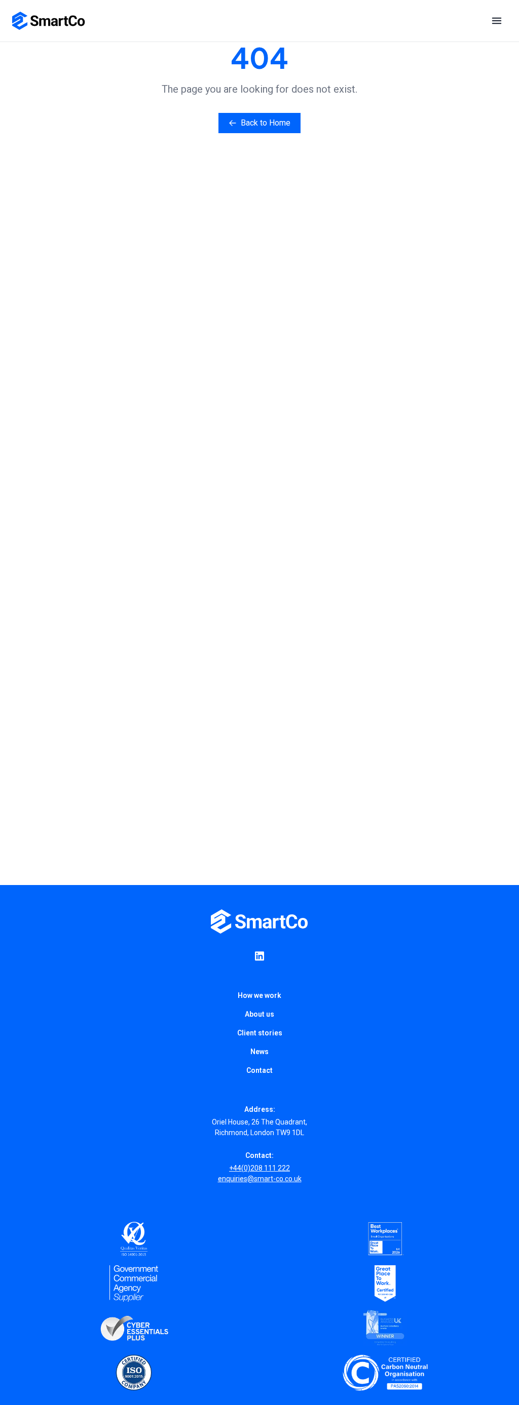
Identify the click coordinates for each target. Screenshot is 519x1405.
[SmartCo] (48, 21)
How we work (259, 995)
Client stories (259, 1033)
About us (259, 1014)
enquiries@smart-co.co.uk (260, 1179)
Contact (259, 1070)
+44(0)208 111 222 (259, 1168)
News (259, 1052)
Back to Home (265, 123)
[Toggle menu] (497, 21)
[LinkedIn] (259, 956)
